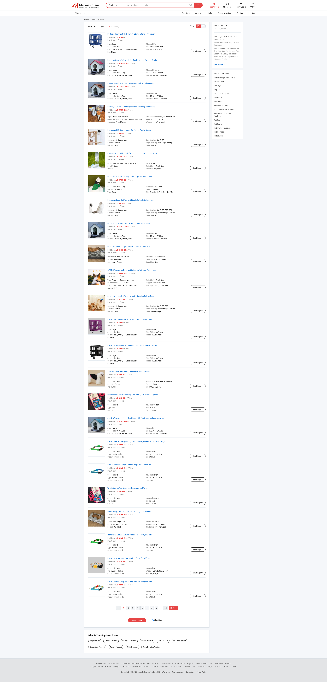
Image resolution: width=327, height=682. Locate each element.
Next (173, 608)
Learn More (220, 64)
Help (210, 13)
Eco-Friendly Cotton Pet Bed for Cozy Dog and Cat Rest (129, 511)
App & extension (224, 13)
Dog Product (95, 641)
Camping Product (129, 641)
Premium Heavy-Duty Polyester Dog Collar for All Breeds (129, 558)
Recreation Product (97, 647)
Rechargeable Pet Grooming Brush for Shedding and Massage (131, 106)
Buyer (197, 13)
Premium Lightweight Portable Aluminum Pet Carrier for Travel (132, 345)
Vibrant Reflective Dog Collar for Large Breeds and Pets (129, 465)
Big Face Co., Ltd (220, 25)
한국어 (180, 666)
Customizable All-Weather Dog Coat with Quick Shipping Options (132, 394)
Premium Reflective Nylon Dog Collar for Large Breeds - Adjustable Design (136, 441)
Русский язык (137, 666)
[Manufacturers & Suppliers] (85, 5)
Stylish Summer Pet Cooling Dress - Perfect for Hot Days (129, 371)
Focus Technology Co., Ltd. (146, 672)
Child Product (132, 647)
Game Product (147, 641)
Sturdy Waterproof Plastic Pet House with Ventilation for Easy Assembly (135, 418)
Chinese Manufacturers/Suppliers (133, 663)
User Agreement (177, 672)
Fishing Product (179, 641)
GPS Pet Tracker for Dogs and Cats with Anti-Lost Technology (131, 270)
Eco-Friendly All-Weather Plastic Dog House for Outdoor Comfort (132, 60)
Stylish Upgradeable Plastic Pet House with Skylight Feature (130, 83)
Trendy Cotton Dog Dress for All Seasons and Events (127, 488)
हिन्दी (193, 666)
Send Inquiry (198, 51)
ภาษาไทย (201, 666)
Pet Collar (218, 101)
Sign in (252, 6)
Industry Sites (180, 663)
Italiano (146, 666)
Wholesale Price (167, 663)
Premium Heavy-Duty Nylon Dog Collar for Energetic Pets (129, 581)
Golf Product (163, 641)
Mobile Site (219, 663)
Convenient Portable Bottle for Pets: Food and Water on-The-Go (132, 153)
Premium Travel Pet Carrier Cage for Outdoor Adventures (129, 319)
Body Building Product (151, 647)
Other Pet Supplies (221, 93)
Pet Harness (219, 132)
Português (117, 666)
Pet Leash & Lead (221, 105)
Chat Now (158, 620)
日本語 (187, 666)
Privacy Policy (201, 672)
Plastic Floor (219, 81)
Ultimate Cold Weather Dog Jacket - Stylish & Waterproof (129, 176)
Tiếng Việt (217, 666)
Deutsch (155, 666)
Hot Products (101, 663)
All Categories (80, 13)
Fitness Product (111, 641)
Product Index (207, 663)
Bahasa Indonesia (230, 666)
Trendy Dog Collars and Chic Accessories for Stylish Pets (129, 535)
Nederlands (164, 666)
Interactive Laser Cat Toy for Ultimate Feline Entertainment (130, 200)
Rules (254, 13)
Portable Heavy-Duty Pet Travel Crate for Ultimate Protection (131, 34)
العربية (173, 666)
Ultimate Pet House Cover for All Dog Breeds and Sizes (128, 223)
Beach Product (116, 647)
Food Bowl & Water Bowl (223, 109)
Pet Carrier (218, 124)
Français (126, 666)
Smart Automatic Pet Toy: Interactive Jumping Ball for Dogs (130, 296)
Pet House (218, 97)
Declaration (190, 672)
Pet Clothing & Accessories (224, 78)
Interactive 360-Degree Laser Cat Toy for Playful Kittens (129, 130)
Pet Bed (217, 120)
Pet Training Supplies (222, 128)
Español (108, 666)
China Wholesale (153, 663)
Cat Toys (217, 85)
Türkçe (209, 666)
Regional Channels (193, 663)
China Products (113, 663)
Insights (228, 663)
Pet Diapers (218, 136)
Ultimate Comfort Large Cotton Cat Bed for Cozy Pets (128, 246)
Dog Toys (217, 89)
